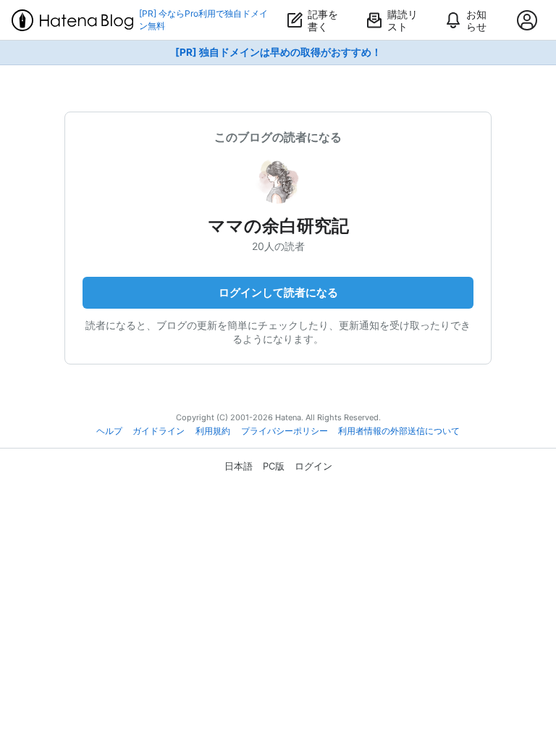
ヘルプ (109, 431)
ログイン (313, 466)
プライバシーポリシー (284, 431)
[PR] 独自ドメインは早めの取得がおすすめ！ (278, 52)
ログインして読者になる (278, 292)
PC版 (274, 466)
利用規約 (212, 431)
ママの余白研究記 (278, 225)
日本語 (238, 466)
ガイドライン (158, 431)
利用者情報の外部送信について (399, 431)
